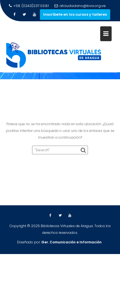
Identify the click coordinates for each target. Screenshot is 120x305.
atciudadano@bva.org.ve (82, 5)
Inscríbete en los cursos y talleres (75, 14)
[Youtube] (34, 14)
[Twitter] (24, 14)
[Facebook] (14, 14)
